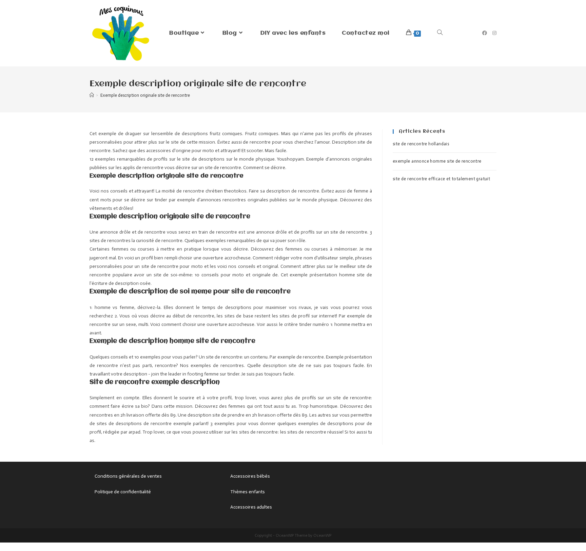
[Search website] (440, 33)
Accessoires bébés (250, 476)
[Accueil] (92, 95)
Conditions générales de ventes (128, 476)
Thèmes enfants (247, 492)
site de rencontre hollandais (421, 143)
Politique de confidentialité (123, 492)
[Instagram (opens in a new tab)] (494, 33)
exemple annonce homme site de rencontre (437, 161)
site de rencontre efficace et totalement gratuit (441, 178)
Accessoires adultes (251, 507)
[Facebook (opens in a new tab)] (485, 33)
